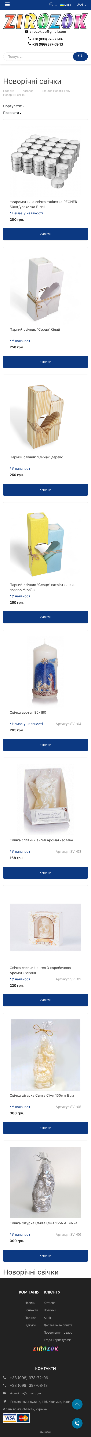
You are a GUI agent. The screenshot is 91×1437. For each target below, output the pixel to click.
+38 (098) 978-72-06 (47, 39)
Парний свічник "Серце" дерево (36, 457)
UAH (80, 4)
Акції (47, 1317)
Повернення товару (58, 1332)
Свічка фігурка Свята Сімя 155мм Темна (43, 1223)
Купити (45, 234)
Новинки (50, 1310)
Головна (8, 90)
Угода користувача (58, 1340)
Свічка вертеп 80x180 (28, 712)
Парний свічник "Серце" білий (35, 329)
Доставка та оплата (58, 1325)
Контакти (31, 1310)
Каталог (28, 90)
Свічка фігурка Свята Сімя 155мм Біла (42, 1095)
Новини (30, 1302)
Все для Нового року (56, 90)
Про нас (30, 1317)
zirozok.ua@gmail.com (48, 31)
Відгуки (30, 1325)
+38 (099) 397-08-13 (47, 44)
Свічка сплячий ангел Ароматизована (41, 840)
